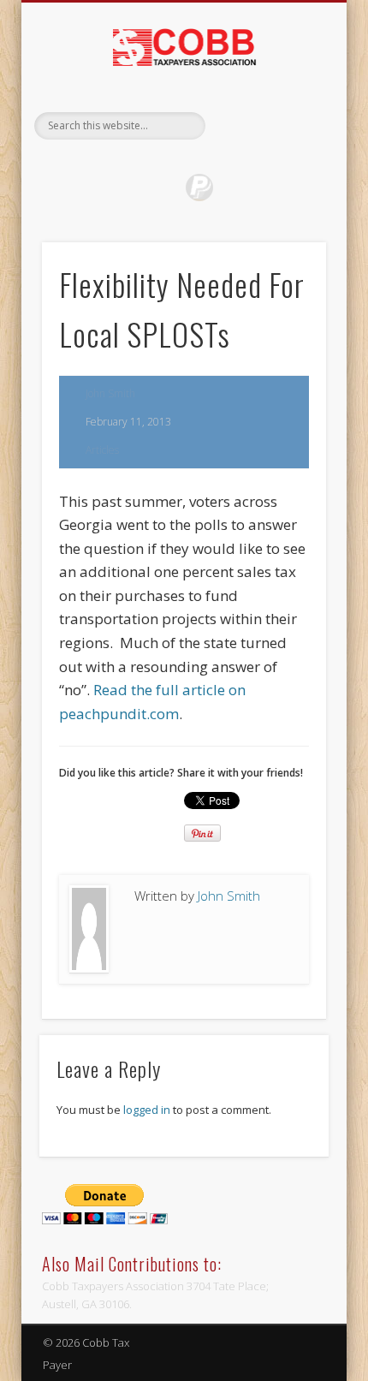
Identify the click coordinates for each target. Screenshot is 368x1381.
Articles (102, 450)
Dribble (199, 187)
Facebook (164, 187)
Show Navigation (284, 153)
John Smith (110, 393)
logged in (146, 1109)
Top (353, 1366)
